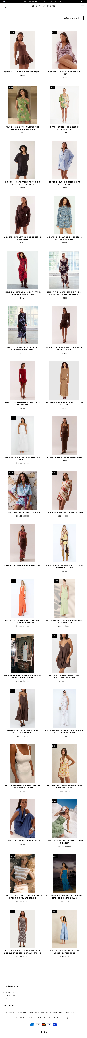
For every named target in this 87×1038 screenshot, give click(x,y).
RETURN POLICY (10, 996)
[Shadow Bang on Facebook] (41, 1033)
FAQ (5, 999)
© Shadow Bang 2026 (25, 1018)
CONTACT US (8, 992)
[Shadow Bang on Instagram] (45, 1033)
